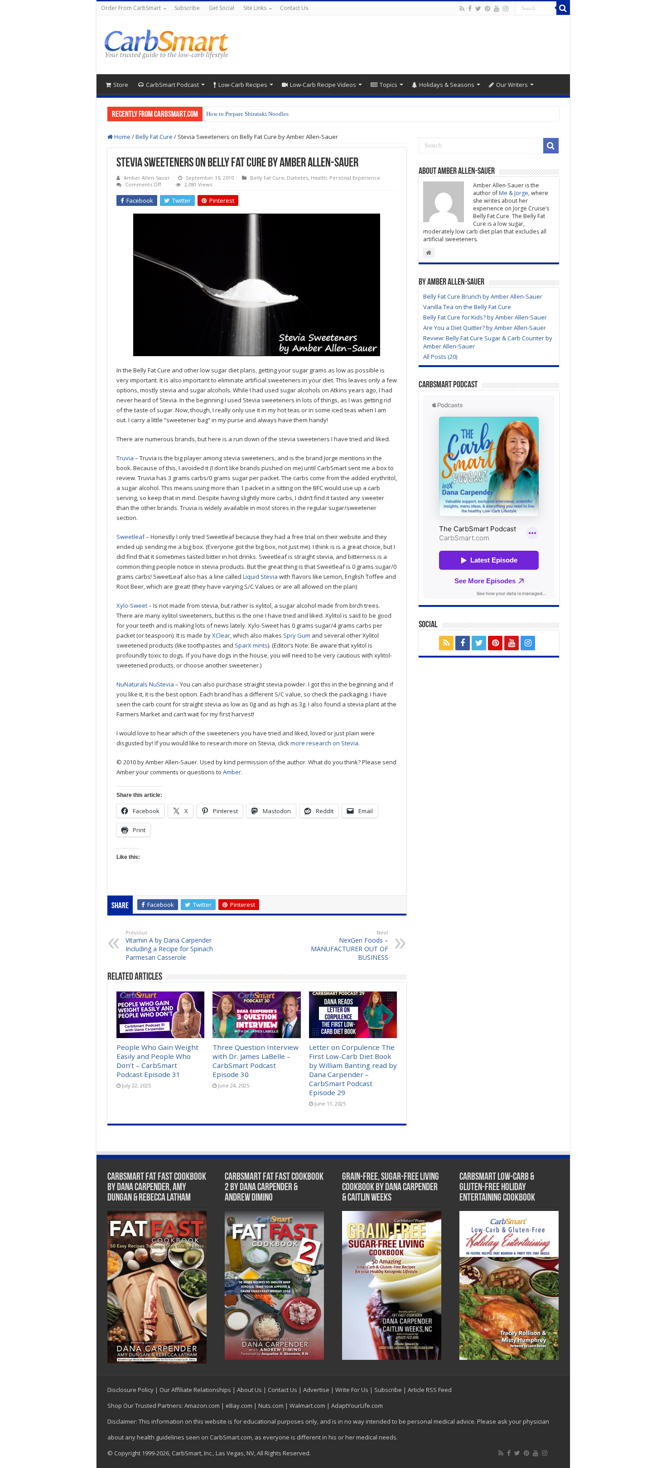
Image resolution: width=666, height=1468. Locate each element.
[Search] (563, 8)
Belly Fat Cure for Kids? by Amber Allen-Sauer (485, 317)
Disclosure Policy (130, 1390)
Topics (388, 85)
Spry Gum (296, 635)
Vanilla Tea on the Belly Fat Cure (467, 307)
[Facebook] (470, 8)
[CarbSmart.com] (167, 42)
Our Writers (512, 85)
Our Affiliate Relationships (195, 1390)
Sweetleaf (130, 537)
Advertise (316, 1390)
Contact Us (294, 8)
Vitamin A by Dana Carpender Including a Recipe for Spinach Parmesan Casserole (169, 945)
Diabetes (297, 177)
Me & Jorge (513, 193)
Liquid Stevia (260, 576)
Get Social (221, 8)
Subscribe (187, 8)
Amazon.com (202, 1405)
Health (319, 177)
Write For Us (351, 1390)
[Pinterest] (487, 8)
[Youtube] (496, 8)
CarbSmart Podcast (172, 85)
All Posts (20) (440, 357)
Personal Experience (354, 177)
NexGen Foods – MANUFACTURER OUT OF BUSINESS (349, 945)
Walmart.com (307, 1405)
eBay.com (239, 1405)
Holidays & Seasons (446, 85)
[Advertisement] (398, 44)
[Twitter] (478, 8)
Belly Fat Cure (154, 137)
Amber (232, 772)
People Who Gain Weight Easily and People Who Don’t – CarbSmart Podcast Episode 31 (157, 1061)
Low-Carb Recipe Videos (323, 85)
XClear (221, 635)
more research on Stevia (324, 743)
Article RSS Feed (430, 1390)
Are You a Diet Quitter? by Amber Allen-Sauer (484, 328)
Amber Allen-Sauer (147, 177)
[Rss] (461, 8)
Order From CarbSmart (131, 8)
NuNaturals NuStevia (145, 684)
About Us (249, 1390)
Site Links (254, 8)
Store (120, 85)
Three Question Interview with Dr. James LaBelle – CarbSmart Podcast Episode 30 (255, 1061)
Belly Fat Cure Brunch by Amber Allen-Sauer (482, 296)
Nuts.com (271, 1405)
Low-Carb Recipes (242, 85)
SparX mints (251, 645)
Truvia (125, 458)
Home (121, 137)
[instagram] (505, 8)
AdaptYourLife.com (357, 1405)
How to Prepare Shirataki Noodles (247, 113)
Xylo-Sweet (131, 605)
